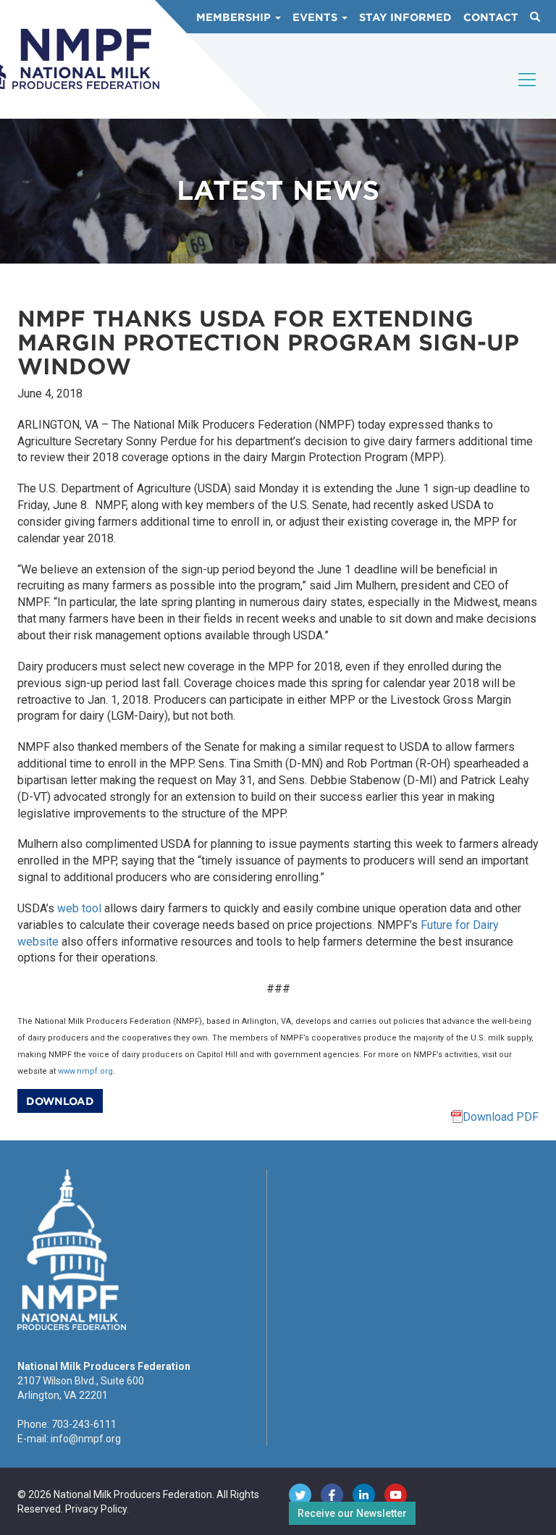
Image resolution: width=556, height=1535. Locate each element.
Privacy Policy (96, 1509)
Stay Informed (405, 17)
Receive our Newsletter (352, 1513)
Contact (490, 17)
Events (316, 17)
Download (60, 1101)
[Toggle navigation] (528, 92)
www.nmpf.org (85, 1071)
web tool (79, 908)
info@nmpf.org (86, 1438)
